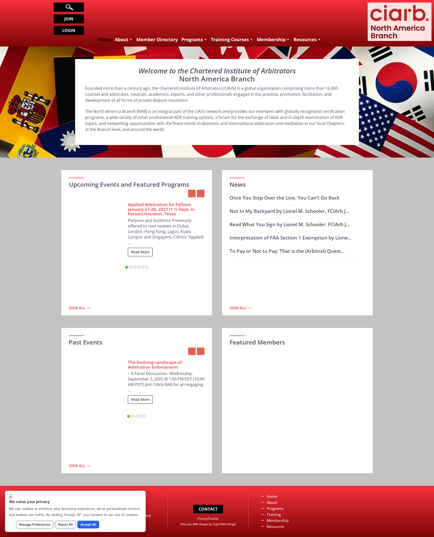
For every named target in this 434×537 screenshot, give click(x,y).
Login (68, 30)
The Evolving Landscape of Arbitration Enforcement (155, 364)
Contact (208, 509)
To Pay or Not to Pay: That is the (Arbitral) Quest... (287, 251)
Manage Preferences (34, 524)
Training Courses (230, 39)
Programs (192, 39)
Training (274, 514)
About (121, 39)
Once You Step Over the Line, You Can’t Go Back (285, 197)
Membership (271, 39)
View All (77, 307)
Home (104, 39)
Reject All (65, 524)
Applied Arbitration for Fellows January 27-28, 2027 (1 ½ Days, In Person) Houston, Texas (161, 209)
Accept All (88, 524)
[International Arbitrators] (399, 37)
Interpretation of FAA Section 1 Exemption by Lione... (291, 237)
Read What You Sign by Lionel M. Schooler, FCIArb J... (290, 224)
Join (68, 19)
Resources (305, 39)
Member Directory (157, 39)
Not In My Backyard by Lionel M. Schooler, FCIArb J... (289, 211)
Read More (140, 252)
